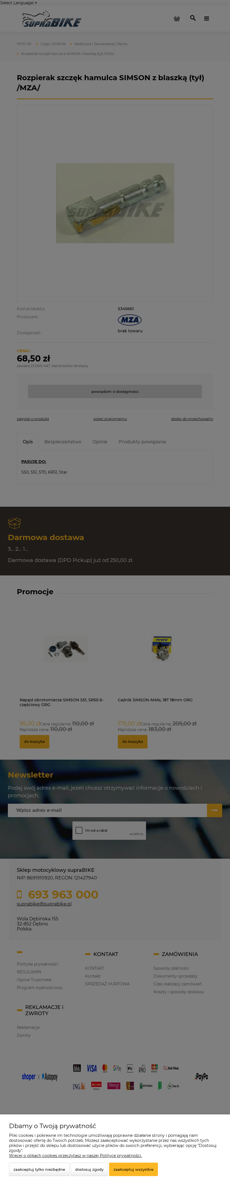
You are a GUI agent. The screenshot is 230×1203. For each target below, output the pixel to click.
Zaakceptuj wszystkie (133, 1169)
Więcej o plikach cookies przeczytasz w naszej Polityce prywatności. (75, 1155)
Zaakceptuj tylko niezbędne (39, 1169)
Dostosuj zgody (89, 1169)
